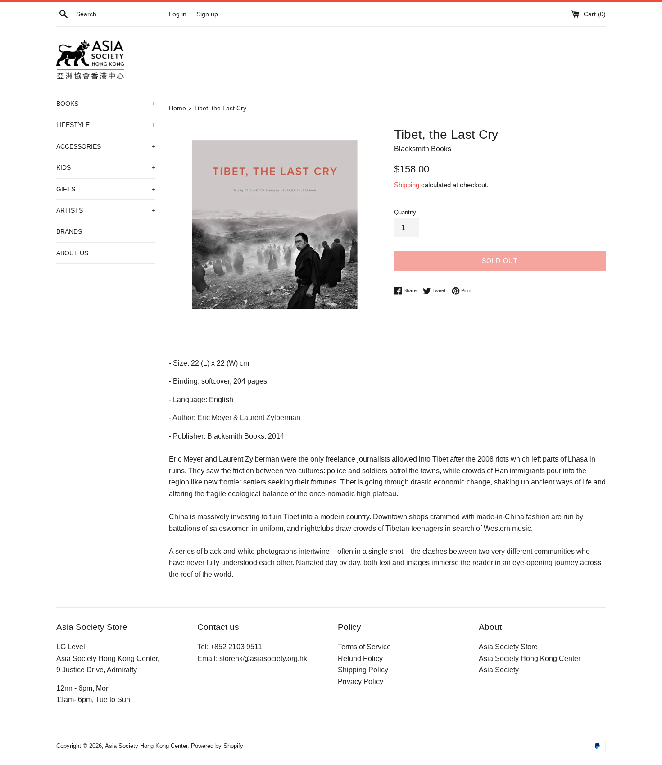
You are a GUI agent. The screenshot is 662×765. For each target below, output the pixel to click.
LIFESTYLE (105, 124)
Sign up (207, 14)
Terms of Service (364, 647)
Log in (177, 14)
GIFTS (105, 189)
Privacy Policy (360, 681)
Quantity (405, 212)
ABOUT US (72, 253)
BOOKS (105, 103)
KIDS (105, 167)
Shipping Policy (363, 670)
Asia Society (499, 670)
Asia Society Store (508, 647)
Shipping (406, 185)
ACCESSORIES (105, 146)
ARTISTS (105, 210)
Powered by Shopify (217, 745)
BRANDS (69, 231)
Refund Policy (360, 658)
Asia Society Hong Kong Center (529, 658)
